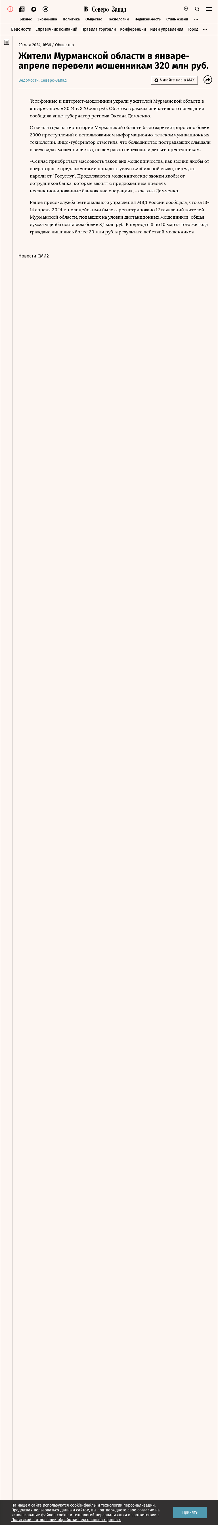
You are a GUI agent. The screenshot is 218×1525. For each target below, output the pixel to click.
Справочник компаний (56, 29)
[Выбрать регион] (186, 9)
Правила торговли (98, 29)
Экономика (47, 19)
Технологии (118, 19)
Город (193, 29)
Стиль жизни (177, 19)
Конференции (133, 29)
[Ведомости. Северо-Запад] (108, 9)
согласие (145, 1510)
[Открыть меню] (209, 9)
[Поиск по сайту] (197, 9)
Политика (71, 19)
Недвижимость (148, 19)
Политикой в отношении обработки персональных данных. (66, 1519)
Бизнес (26, 19)
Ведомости (21, 29)
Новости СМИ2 (33, 256)
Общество (93, 19)
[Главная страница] (86, 9)
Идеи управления (166, 29)
